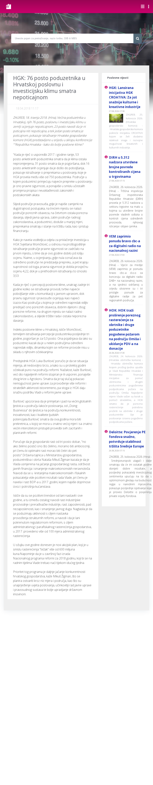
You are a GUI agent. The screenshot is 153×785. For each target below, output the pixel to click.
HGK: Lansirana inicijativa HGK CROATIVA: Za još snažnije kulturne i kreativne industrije (124, 97)
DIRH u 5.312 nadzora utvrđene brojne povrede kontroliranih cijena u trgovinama (124, 167)
